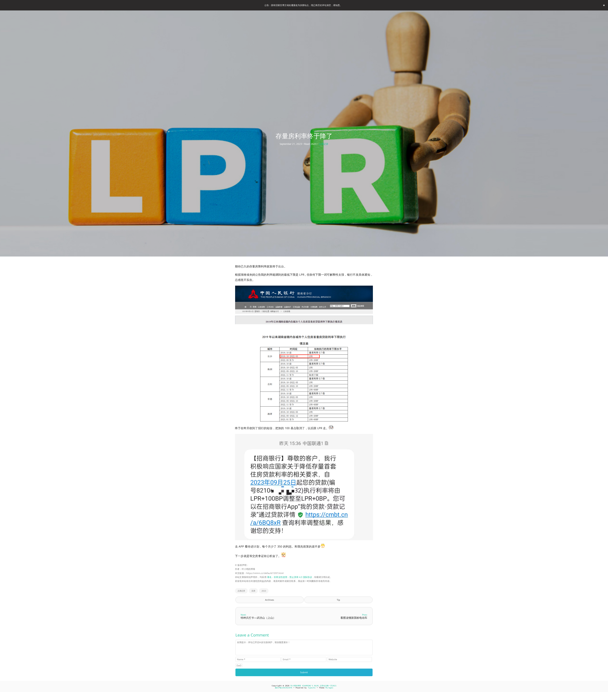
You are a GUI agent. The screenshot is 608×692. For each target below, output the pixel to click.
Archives (269, 599)
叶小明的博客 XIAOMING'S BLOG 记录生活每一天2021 (313, 686)
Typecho (312, 688)
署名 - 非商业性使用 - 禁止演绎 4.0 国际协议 (289, 577)
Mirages (329, 688)
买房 (253, 590)
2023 (264, 590)
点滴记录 (323, 143)
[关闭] (604, 5)
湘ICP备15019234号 (283, 688)
